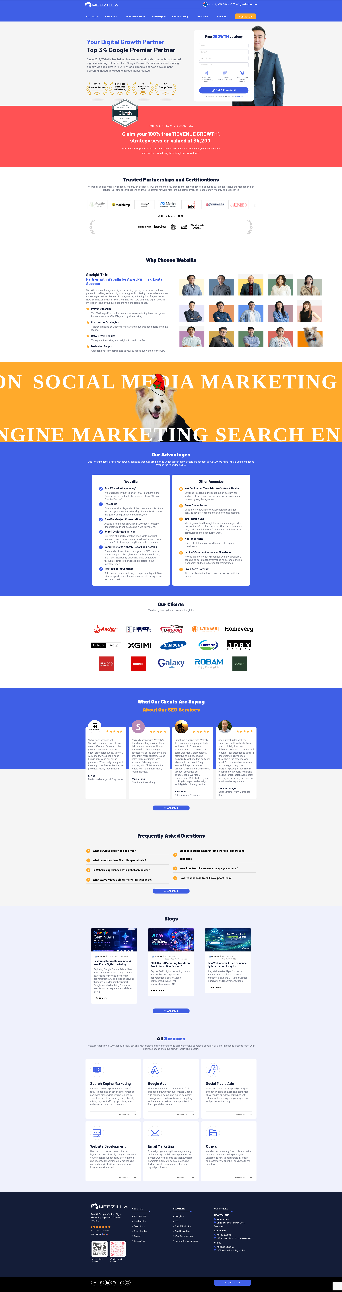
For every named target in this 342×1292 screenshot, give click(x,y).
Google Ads (111, 16)
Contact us (139, 1241)
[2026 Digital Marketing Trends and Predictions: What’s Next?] (171, 939)
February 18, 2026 (229, 956)
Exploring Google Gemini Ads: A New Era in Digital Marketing (112, 962)
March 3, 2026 (170, 956)
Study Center (140, 1231)
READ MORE (124, 1114)
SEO (176, 959)
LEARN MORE (172, 808)
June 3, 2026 (113, 956)
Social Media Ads (134, 16)
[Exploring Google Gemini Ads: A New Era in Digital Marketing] (114, 939)
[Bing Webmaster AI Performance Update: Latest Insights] (228, 939)
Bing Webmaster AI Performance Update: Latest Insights (227, 964)
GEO (231, 959)
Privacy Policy (238, 96)
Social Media (183, 959)
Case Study (139, 1226)
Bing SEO (225, 959)
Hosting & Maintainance (186, 1241)
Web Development (184, 1236)
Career (137, 1236)
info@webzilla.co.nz (246, 4)
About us (221, 16)
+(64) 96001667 (225, 4)
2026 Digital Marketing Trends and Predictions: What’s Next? (171, 964)
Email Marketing (180, 16)
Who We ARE (140, 1216)
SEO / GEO (91, 16)
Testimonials (140, 1221)
